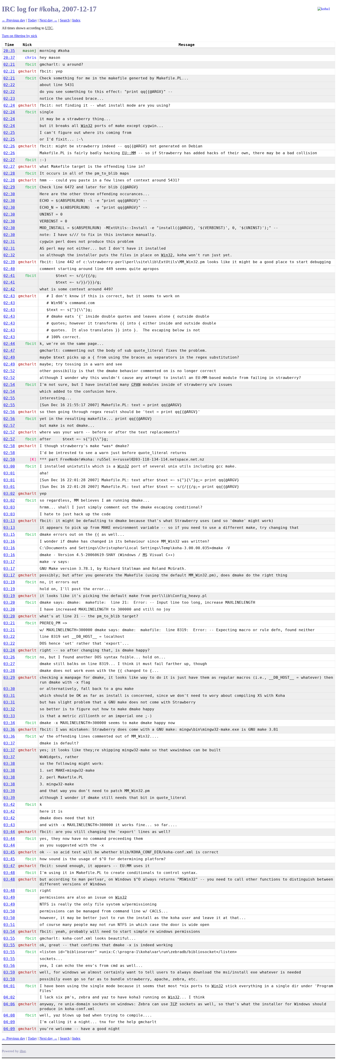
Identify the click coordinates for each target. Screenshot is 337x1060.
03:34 (9, 723)
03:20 (9, 602)
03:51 (9, 924)
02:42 (9, 289)
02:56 (9, 412)
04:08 (9, 1015)
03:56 (9, 965)
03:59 (9, 972)
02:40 (9, 269)
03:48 (9, 873)
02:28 (9, 173)
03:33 (9, 716)
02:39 (9, 262)
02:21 (9, 64)
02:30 (9, 194)
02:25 (9, 132)
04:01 (9, 986)
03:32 (9, 709)
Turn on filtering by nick (19, 36)
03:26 (9, 657)
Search (65, 20)
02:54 (9, 384)
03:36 (9, 729)
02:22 (9, 85)
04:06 (9, 1004)
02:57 (9, 425)
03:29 (9, 677)
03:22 (9, 636)
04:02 (9, 997)
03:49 (9, 897)
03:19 (9, 582)
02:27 (9, 160)
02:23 (9, 98)
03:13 (9, 521)
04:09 (9, 1022)
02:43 (9, 296)
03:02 (9, 493)
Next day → (48, 20)
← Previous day (13, 20)
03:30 (9, 689)
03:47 (9, 866)
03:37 (9, 743)
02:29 (9, 187)
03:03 (9, 507)
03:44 (9, 832)
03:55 (9, 938)
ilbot (23, 1051)
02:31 (9, 241)
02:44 (9, 343)
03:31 (9, 695)
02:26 (9, 146)
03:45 (9, 852)
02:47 (9, 350)
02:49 (9, 357)
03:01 (9, 473)
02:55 (9, 398)
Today (32, 20)
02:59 (9, 459)
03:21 (9, 623)
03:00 (9, 466)
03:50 (9, 911)
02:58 (9, 446)
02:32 (9, 255)
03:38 (9, 763)
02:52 (9, 371)
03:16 (9, 541)
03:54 (9, 931)
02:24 (9, 105)
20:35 (9, 51)
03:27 (9, 664)
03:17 (9, 562)
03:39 (9, 791)
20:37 (9, 57)
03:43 (9, 825)
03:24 (9, 650)
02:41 (9, 275)
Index (76, 20)
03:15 (9, 534)
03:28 (9, 670)
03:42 (9, 804)
